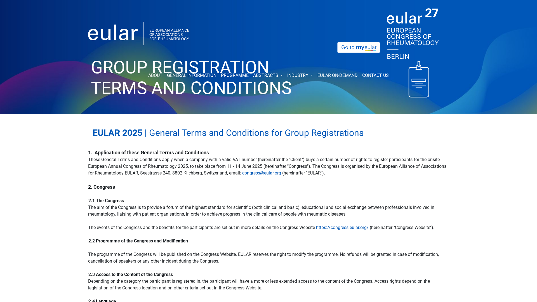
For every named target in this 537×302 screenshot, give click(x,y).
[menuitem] (155, 75)
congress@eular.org (261, 173)
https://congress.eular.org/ (342, 227)
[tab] (268, 134)
